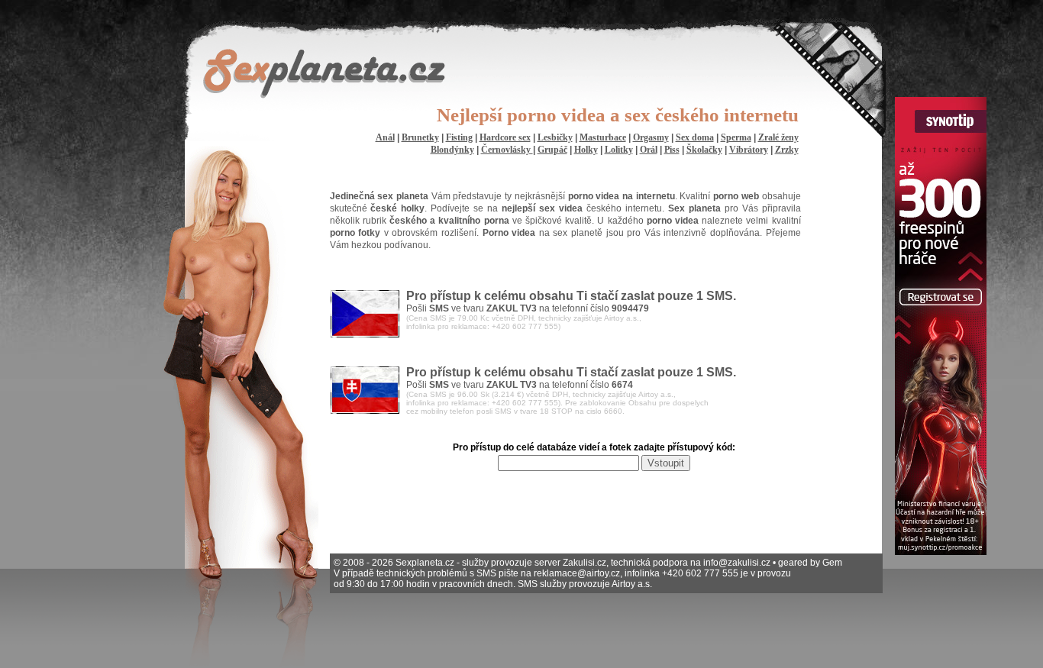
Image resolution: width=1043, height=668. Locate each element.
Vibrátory (748, 149)
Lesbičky (555, 137)
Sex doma (695, 137)
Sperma (736, 137)
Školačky (704, 149)
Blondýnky (452, 149)
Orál (648, 149)
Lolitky (619, 149)
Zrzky (787, 149)
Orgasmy (651, 137)
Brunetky (420, 137)
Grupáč (552, 149)
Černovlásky (507, 149)
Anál (385, 137)
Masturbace (603, 137)
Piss (672, 149)
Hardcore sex (505, 137)
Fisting (459, 137)
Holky (586, 149)
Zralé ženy (778, 137)
